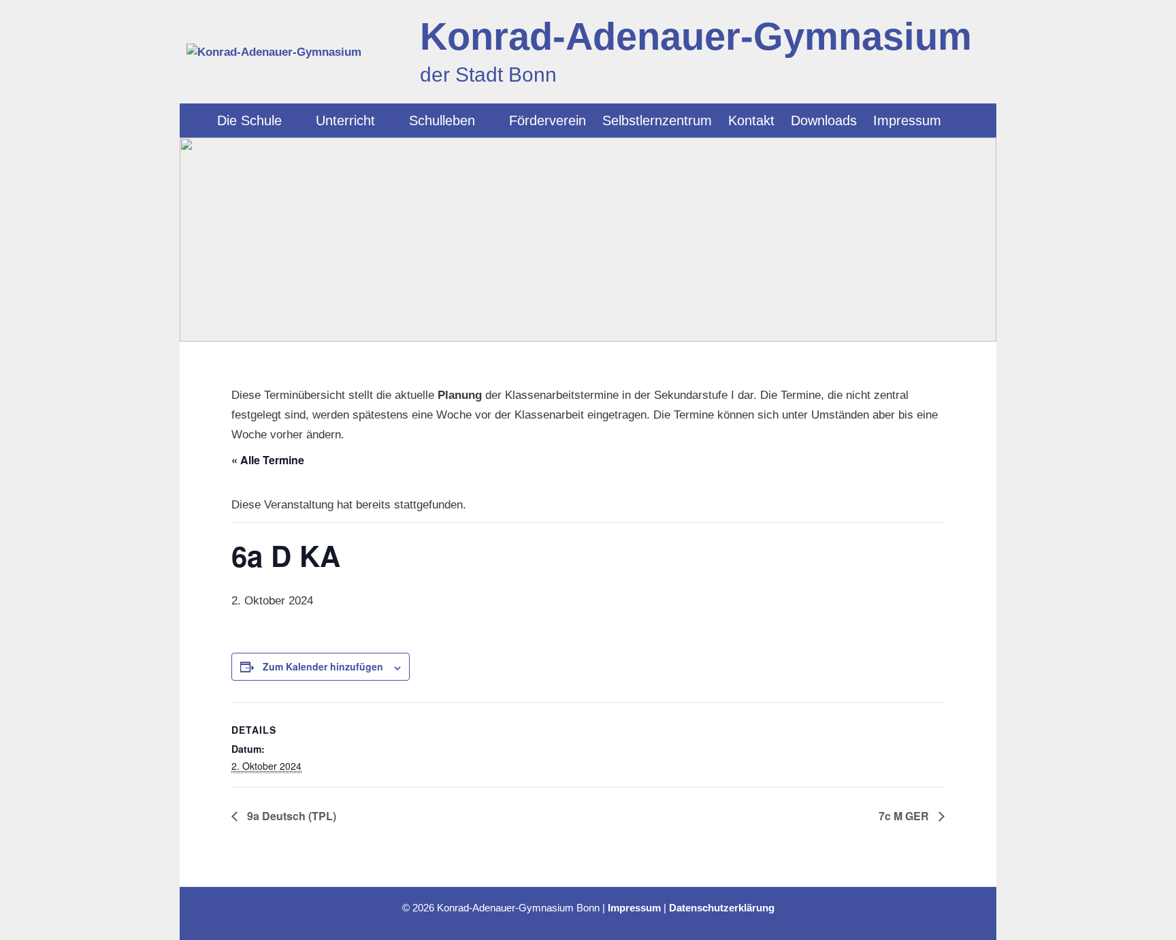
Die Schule (249, 120)
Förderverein (547, 120)
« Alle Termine (267, 460)
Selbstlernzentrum (657, 120)
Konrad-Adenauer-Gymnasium (696, 36)
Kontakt (751, 120)
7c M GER (905, 816)
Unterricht (345, 120)
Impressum (907, 120)
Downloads (824, 120)
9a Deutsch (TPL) (290, 816)
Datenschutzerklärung (721, 907)
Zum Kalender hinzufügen (323, 666)
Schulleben (442, 120)
